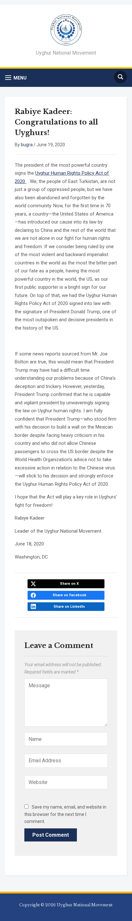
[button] (16, 78)
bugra (27, 144)
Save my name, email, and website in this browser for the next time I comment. (65, 814)
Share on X (69, 584)
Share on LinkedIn (69, 607)
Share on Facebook (69, 595)
